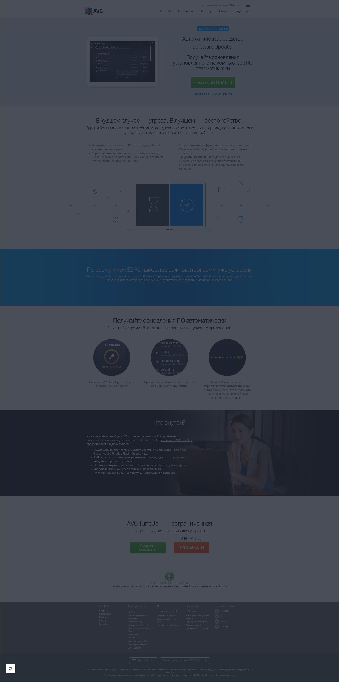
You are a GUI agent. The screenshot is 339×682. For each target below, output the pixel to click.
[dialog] (169, 341)
